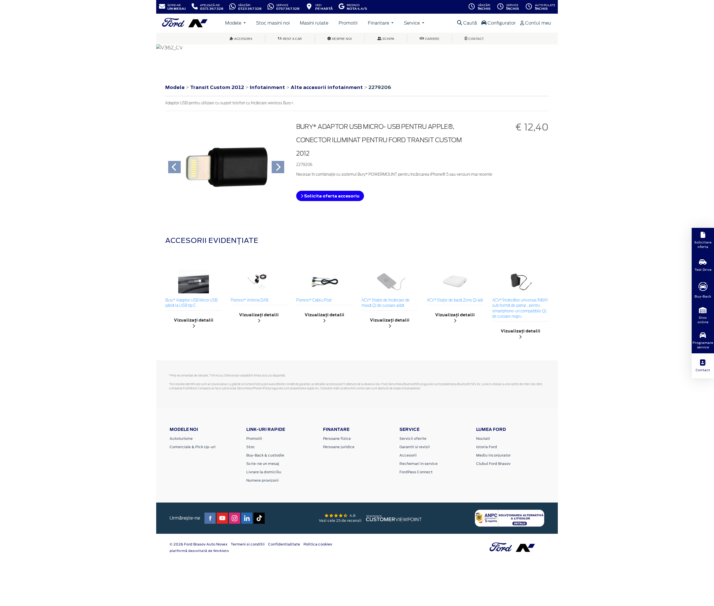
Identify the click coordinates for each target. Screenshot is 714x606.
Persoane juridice (338, 447)
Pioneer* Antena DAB (249, 300)
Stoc (250, 447)
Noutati (483, 438)
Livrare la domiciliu (263, 472)
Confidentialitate (284, 544)
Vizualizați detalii (193, 320)
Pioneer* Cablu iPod (313, 300)
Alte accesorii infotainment (327, 87)
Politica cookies (317, 544)
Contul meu (537, 23)
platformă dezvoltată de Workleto (199, 551)
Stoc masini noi (273, 23)
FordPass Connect (416, 472)
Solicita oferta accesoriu (331, 196)
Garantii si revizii (414, 447)
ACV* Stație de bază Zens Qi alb (455, 300)
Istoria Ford (486, 447)
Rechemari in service (418, 463)
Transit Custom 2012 (217, 87)
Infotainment (268, 87)
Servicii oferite (412, 438)
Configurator (501, 23)
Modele (233, 23)
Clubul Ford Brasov (493, 463)
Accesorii (408, 455)
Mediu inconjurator (493, 455)
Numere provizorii (262, 480)
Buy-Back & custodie (265, 455)
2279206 (379, 87)
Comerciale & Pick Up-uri (193, 447)
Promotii (348, 23)
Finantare (379, 23)
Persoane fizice (337, 438)
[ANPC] (509, 518)
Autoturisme (181, 438)
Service (412, 23)
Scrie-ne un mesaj (262, 463)
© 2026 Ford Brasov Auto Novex (198, 544)
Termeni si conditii (248, 544)
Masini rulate (314, 23)
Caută (469, 23)
